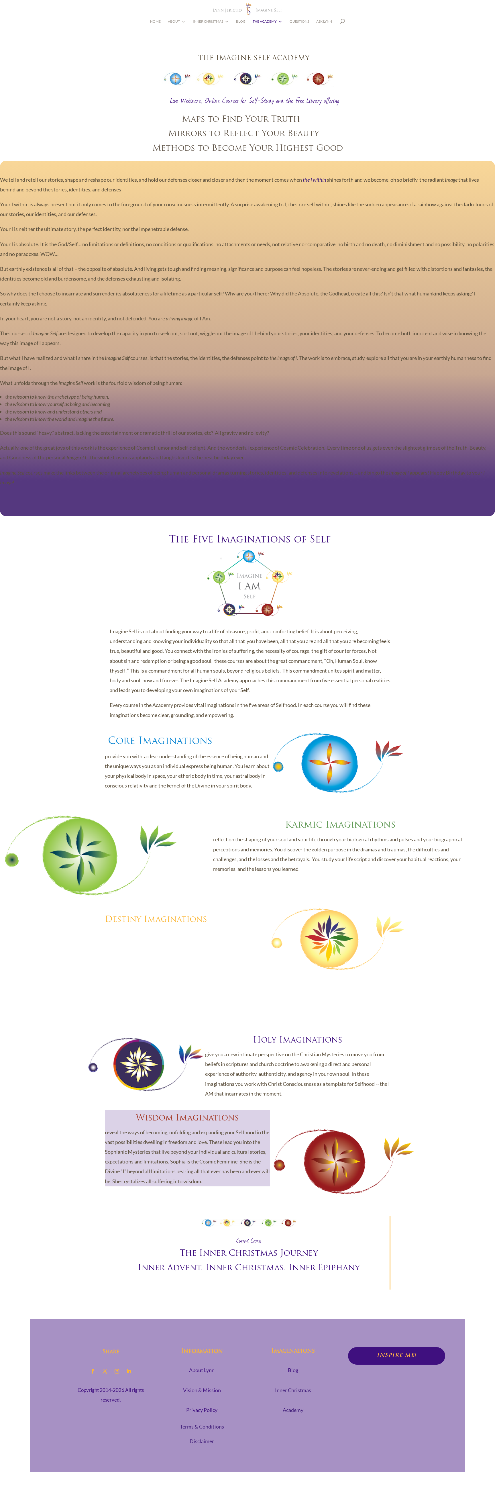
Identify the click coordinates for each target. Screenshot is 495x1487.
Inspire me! (397, 1355)
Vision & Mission (202, 1390)
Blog (240, 21)
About (174, 21)
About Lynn (202, 1370)
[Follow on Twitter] (104, 1371)
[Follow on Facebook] (92, 1371)
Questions (299, 21)
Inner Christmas (208, 21)
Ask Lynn (324, 21)
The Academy (265, 21)
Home (155, 21)
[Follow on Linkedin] (128, 1371)
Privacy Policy (201, 1410)
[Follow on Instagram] (116, 1371)
